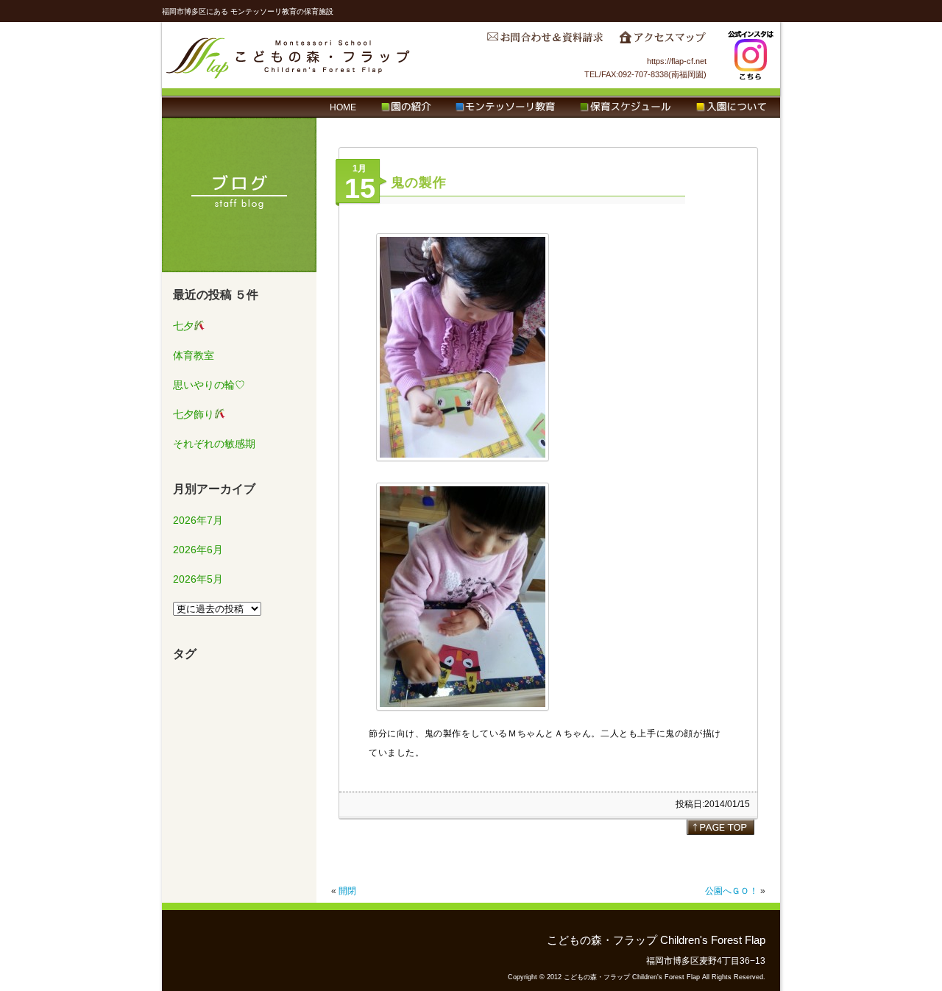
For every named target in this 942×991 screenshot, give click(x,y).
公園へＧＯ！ (727, 891)
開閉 (347, 891)
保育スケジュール (625, 107)
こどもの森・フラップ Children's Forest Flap (288, 55)
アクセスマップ (662, 41)
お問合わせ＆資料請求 (544, 41)
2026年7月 (198, 520)
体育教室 (193, 355)
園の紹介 (406, 107)
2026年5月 (198, 579)
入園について (731, 107)
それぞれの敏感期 (214, 444)
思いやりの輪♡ (209, 385)
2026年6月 (198, 549)
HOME (343, 107)
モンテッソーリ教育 (505, 107)
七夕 (183, 326)
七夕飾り (193, 414)
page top (720, 827)
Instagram (750, 55)
